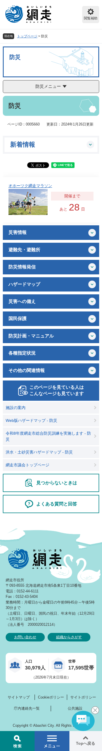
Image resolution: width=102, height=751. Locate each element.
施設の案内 (16, 407)
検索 (17, 741)
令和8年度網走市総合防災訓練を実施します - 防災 (48, 436)
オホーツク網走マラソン (30, 185)
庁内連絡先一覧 (27, 708)
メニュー (52, 741)
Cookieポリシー (51, 697)
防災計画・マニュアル (31, 335)
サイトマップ (19, 697)
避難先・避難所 (24, 249)
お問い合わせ (25, 637)
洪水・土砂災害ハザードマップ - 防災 (39, 452)
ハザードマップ (24, 284)
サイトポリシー (83, 697)
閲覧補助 (90, 18)
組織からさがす (69, 637)
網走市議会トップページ (27, 465)
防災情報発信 (22, 266)
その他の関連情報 (26, 370)
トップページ (27, 36)
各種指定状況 (22, 353)
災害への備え (22, 301)
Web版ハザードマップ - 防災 (31, 420)
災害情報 (17, 232)
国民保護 (17, 318)
